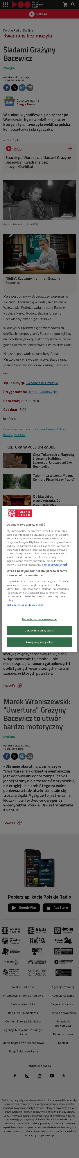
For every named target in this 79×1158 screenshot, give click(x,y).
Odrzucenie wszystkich (39, 630)
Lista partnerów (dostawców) (25, 605)
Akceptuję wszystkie (39, 642)
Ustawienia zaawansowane (39, 619)
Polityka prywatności (54, 564)
